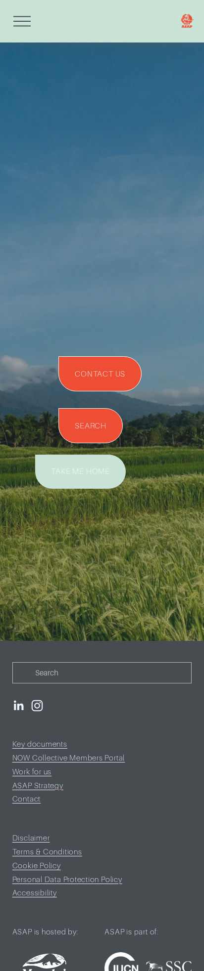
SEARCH (90, 426)
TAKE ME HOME (80, 471)
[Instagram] (37, 706)
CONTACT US (100, 374)
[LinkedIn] (18, 706)
